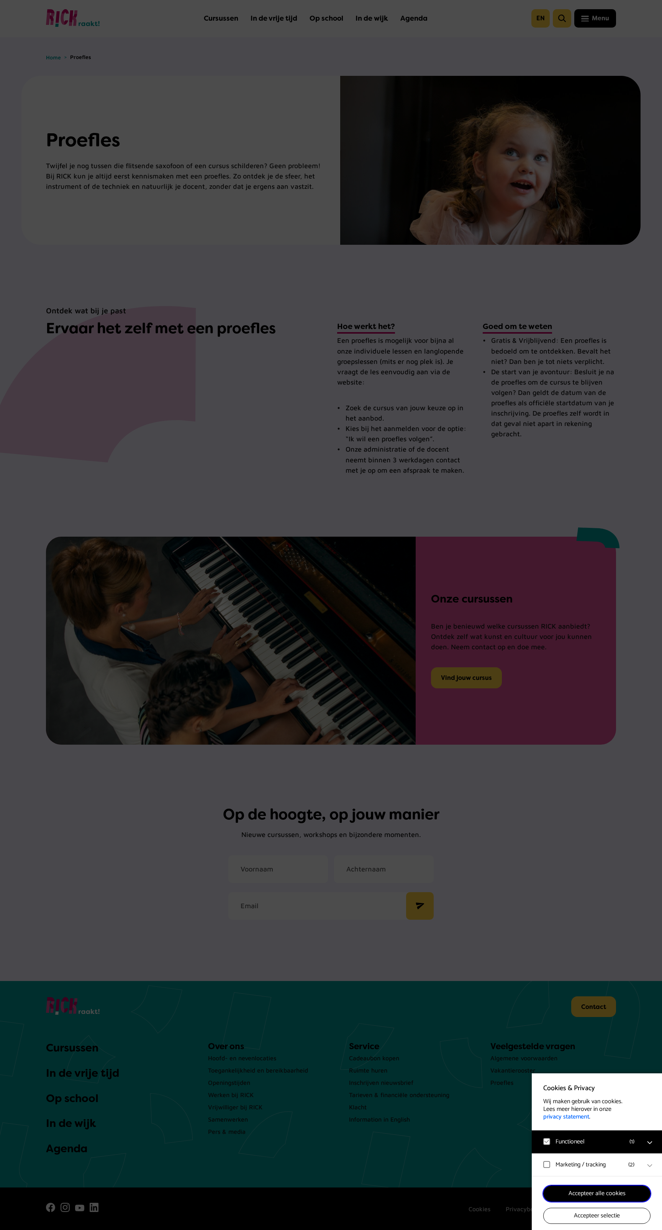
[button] (589, 1142)
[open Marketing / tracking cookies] (649, 1165)
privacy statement (566, 1117)
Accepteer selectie (597, 1215)
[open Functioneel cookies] (649, 1142)
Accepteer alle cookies (597, 1193)
